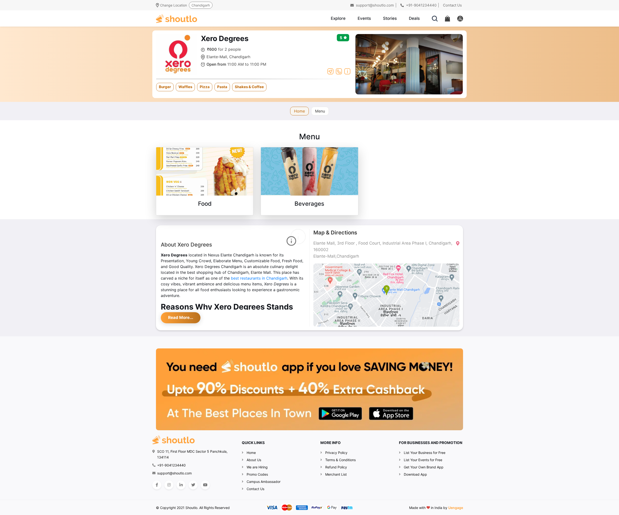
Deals (414, 18)
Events (364, 18)
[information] (347, 71)
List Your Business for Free (424, 453)
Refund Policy (336, 467)
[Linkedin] (181, 484)
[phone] (339, 71)
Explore (338, 18)
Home (299, 111)
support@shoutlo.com (374, 5)
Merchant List (336, 474)
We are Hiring (257, 467)
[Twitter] (193, 484)
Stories (390, 18)
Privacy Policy (336, 453)
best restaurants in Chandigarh (259, 278)
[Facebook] (156, 484)
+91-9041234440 (420, 5)
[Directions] (330, 71)
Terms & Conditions (340, 460)
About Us (254, 460)
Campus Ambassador (263, 482)
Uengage (455, 508)
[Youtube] (205, 484)
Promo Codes (257, 474)
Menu (320, 111)
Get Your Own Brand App (423, 467)
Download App (415, 474)
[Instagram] (168, 484)
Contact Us (452, 5)
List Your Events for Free (423, 460)
